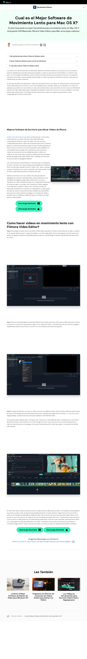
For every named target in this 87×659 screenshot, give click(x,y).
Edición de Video (17, 616)
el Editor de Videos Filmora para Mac (18, 137)
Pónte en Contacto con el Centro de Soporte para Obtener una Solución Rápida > (42, 542)
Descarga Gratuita (27, 203)
